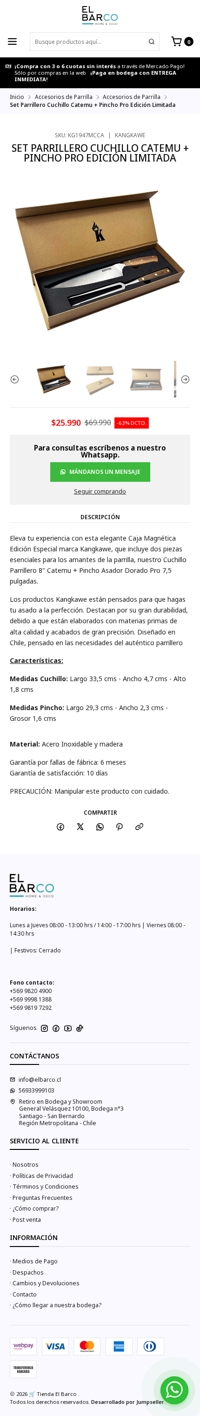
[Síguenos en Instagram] (44, 1028)
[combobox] (95, 41)
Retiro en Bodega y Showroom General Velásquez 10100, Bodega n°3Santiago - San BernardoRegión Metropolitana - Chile (71, 1112)
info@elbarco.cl (40, 1080)
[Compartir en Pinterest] (120, 827)
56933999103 (36, 1090)
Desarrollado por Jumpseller (127, 1401)
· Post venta (25, 1220)
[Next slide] (183, 379)
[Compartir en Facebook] (60, 827)
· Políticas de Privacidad (41, 1176)
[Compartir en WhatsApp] (100, 827)
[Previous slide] (17, 379)
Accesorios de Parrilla (64, 97)
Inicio (17, 97)
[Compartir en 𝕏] (80, 827)
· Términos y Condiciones (44, 1187)
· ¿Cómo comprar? (34, 1208)
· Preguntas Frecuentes (41, 1198)
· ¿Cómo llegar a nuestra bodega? (55, 1305)
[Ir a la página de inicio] (100, 15)
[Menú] (12, 42)
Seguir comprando (100, 492)
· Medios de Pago (34, 1261)
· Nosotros (24, 1165)
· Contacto (23, 1294)
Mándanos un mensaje (104, 471)
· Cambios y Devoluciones (45, 1283)
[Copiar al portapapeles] (140, 827)
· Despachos (27, 1272)
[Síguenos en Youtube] (68, 1028)
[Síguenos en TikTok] (80, 1028)
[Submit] (152, 41)
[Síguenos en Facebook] (56, 1028)
